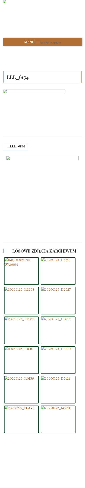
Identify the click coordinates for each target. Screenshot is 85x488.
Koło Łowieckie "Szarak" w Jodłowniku (47, 461)
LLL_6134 (17, 146)
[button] (50, 43)
